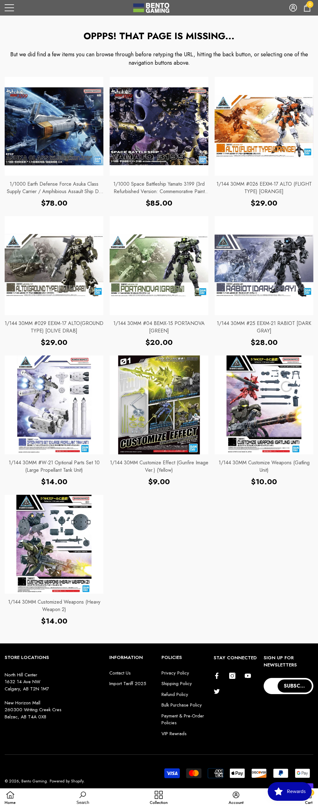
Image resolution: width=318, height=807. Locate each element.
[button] (293, 7)
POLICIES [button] (171, 657)
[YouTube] (248, 676)
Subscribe (297, 685)
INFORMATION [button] (126, 657)
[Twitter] (217, 691)
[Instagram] (232, 676)
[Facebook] (217, 676)
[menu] (9, 7)
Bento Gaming (34, 781)
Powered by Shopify (67, 781)
